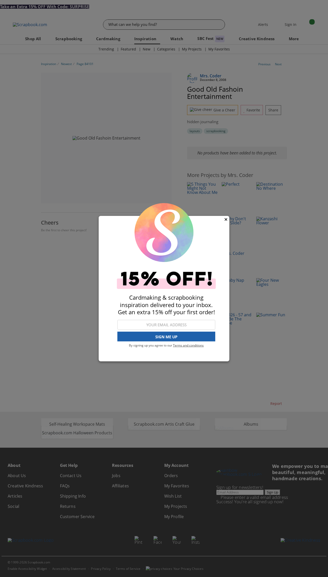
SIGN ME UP (166, 336)
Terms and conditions (188, 345)
